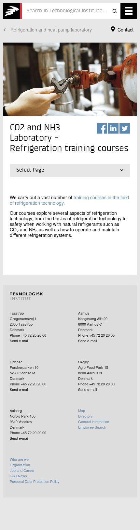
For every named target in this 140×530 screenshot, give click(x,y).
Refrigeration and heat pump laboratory (51, 29)
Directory (85, 416)
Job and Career (22, 470)
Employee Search (92, 427)
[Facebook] (102, 128)
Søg (114, 11)
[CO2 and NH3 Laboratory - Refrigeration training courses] (12, 11)
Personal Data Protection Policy (35, 481)
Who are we (19, 459)
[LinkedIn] (113, 128)
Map (81, 410)
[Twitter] (124, 128)
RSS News (18, 475)
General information (93, 421)
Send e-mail (19, 340)
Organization (20, 464)
